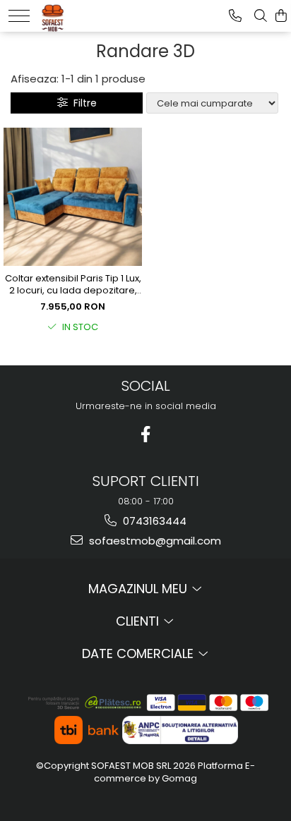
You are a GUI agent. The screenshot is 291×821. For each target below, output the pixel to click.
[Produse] (19, 16)
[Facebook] (145, 434)
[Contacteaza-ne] (235, 16)
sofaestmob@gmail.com (153, 540)
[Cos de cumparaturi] (281, 16)
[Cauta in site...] (260, 16)
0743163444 (153, 520)
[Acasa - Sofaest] (82, 14)
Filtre (82, 103)
